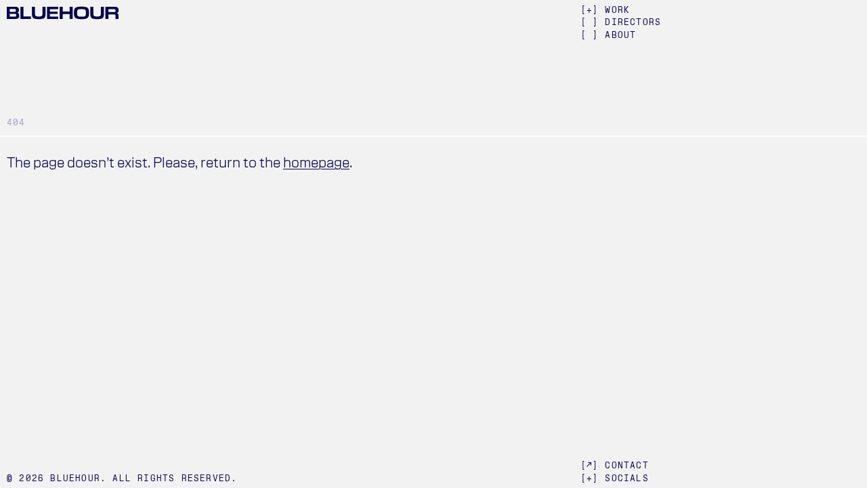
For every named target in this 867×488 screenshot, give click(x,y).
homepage (316, 162)
